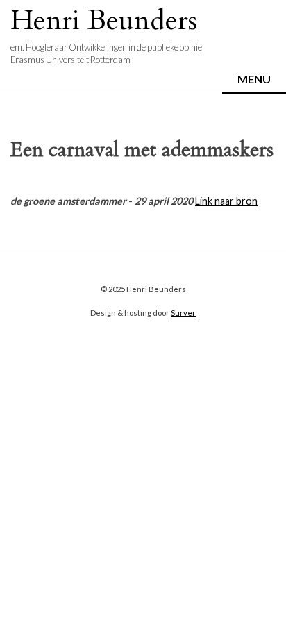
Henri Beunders (103, 20)
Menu (254, 78)
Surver (183, 312)
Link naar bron (226, 201)
